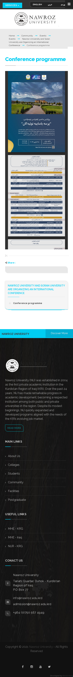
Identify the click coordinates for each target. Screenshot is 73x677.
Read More (14, 428)
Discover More (59, 333)
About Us (13, 456)
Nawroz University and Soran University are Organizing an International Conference (29, 42)
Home (12, 35)
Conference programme (27, 303)
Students (13, 473)
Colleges (13, 464)
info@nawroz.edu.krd (27, 598)
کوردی (63, 4)
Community (27, 35)
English (37, 4)
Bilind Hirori (68, 676)
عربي (50, 4)
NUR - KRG (15, 546)
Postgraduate (16, 499)
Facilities (13, 491)
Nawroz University (41, 646)
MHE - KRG (15, 528)
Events (43, 35)
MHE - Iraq (14, 537)
